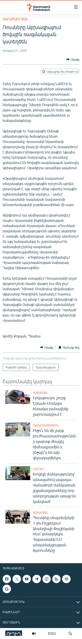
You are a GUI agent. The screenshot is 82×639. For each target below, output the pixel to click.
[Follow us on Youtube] (27, 579)
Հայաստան (40, 392)
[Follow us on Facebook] (7, 579)
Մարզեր (38, 469)
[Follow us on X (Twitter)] (16, 579)
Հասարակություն (46, 425)
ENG (52, 633)
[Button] (72, 59)
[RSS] (56, 579)
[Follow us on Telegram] (36, 579)
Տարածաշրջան (15, 19)
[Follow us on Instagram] (46, 579)
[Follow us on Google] (7, 589)
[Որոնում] (70, 633)
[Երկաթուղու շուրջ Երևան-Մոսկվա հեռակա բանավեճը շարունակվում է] (17, 397)
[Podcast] (66, 579)
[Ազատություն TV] (33, 633)
